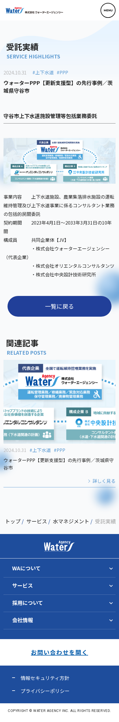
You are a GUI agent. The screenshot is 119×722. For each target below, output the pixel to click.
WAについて (26, 568)
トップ (13, 521)
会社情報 (22, 620)
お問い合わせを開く (59, 652)
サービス (36, 521)
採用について (27, 602)
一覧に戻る (59, 306)
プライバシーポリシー (45, 690)
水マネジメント (71, 521)
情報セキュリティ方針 (45, 677)
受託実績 (105, 521)
